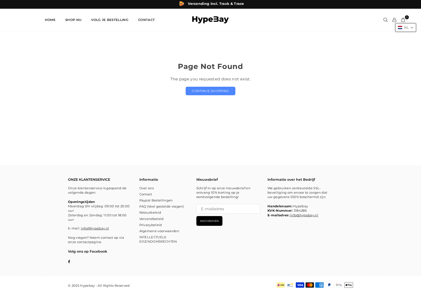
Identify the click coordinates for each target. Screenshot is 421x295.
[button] (405, 27)
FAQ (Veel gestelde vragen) (161, 206)
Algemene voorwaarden (159, 231)
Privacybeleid (150, 225)
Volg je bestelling (109, 20)
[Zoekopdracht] (385, 19)
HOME (50, 20)
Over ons (146, 188)
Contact (145, 194)
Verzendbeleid (151, 219)
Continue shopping (210, 91)
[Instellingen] (394, 19)
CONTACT (146, 20)
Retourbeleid (150, 212)
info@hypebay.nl (95, 228)
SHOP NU (73, 20)
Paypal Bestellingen (156, 200)
